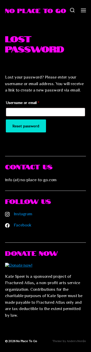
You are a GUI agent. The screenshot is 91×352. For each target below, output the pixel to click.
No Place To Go (35, 10)
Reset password (25, 126)
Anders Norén (76, 340)
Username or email (22, 103)
